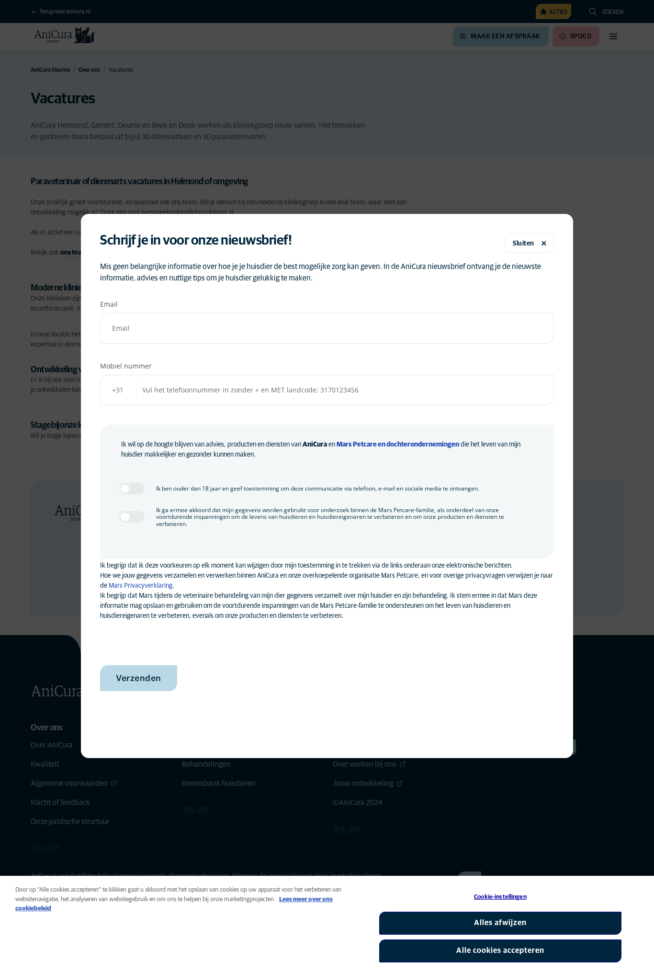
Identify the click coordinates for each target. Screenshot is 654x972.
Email (109, 304)
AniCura (315, 444)
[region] (327, 924)
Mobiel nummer (126, 365)
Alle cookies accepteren (500, 950)
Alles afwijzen (500, 923)
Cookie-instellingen (500, 897)
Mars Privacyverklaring (140, 585)
